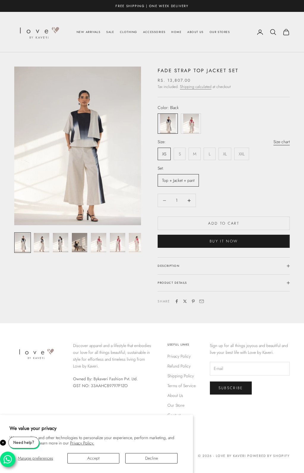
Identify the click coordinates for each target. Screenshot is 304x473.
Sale (110, 32)
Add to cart (223, 223)
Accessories (154, 32)
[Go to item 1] (22, 242)
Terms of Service (181, 386)
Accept (93, 458)
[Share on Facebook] (176, 301)
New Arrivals (88, 32)
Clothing (128, 32)
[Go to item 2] (41, 242)
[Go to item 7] (136, 242)
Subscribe (230, 388)
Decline (151, 458)
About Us (195, 32)
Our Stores (220, 32)
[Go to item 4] (79, 242)
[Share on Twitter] (185, 301)
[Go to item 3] (60, 242)
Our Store (175, 405)
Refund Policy (179, 366)
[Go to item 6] (117, 242)
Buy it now (224, 241)
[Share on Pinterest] (193, 301)
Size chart (281, 142)
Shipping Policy (180, 376)
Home (176, 32)
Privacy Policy (179, 356)
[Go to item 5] (98, 242)
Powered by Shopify (268, 455)
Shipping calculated (195, 86)
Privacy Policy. (82, 443)
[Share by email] (201, 301)
